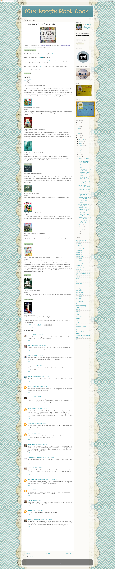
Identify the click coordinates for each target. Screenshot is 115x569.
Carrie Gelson (31, 500)
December (81, 139)
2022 (79, 125)
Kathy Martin (31, 345)
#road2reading (79, 243)
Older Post (68, 554)
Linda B (29, 355)
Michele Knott (87, 24)
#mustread (78, 269)
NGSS (77, 304)
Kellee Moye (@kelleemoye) (34, 519)
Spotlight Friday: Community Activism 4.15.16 (84, 186)
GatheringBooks (31, 423)
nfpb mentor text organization (83, 335)
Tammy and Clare (32, 386)
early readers (79, 298)
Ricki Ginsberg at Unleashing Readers (36, 480)
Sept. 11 (77, 321)
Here (53, 54)
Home (48, 554)
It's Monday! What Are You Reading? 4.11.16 (85, 198)
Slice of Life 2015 (80, 267)
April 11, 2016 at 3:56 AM (37, 335)
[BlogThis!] (46, 325)
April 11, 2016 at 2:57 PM (41, 386)
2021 (79, 127)
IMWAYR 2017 (79, 254)
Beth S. (29, 468)
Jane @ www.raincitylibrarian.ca (35, 457)
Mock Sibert (79, 276)
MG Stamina (79, 296)
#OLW (77, 313)
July (80, 150)
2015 (79, 232)
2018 (79, 133)
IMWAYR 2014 (79, 251)
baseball (78, 309)
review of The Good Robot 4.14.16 (84, 190)
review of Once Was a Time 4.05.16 (84, 215)
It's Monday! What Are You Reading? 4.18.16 (85, 182)
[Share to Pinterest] (51, 325)
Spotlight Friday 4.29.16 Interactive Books (84, 162)
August (81, 148)
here (42, 349)
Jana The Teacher (32, 409)
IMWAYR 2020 (79, 258)
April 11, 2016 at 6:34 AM (40, 345)
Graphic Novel (79, 283)
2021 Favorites (79, 315)
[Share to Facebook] (49, 325)
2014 (79, 234)
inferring (78, 334)
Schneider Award (80, 307)
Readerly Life (79, 319)
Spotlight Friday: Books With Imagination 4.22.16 (84, 174)
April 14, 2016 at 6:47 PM (46, 519)
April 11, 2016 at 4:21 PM (41, 409)
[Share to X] (48, 325)
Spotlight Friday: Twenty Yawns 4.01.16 (84, 221)
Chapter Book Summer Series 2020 (83, 273)
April (80, 156)
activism (78, 324)
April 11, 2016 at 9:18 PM (37, 490)
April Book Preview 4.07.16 (85, 208)
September (81, 146)
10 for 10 (78, 271)
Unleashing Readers (65, 45)
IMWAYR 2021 (79, 266)
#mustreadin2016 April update (84, 201)
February (81, 227)
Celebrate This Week (81, 249)
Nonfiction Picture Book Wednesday (81, 240)
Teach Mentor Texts (45, 45)
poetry (77, 278)
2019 (79, 131)
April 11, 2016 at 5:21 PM (41, 444)
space (77, 339)
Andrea (29, 397)
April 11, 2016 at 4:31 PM (35, 434)
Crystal (29, 490)
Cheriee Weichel (31, 444)
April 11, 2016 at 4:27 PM (41, 423)
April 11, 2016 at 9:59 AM (43, 376)
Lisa (29, 434)
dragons (78, 311)
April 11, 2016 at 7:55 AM (37, 355)
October (81, 144)
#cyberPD (78, 300)
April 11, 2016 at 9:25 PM (39, 500)
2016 (79, 137)
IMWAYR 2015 (79, 253)
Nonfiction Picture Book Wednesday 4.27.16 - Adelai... (84, 166)
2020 (79, 129)
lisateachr (30, 511)
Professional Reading (81, 306)
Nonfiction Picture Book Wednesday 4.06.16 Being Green (84, 211)
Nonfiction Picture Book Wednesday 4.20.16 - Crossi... (84, 179)
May (80, 154)
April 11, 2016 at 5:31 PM (48, 457)
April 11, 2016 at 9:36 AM (39, 366)
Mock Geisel (78, 287)
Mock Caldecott (79, 285)
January (81, 229)
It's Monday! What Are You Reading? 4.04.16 (85, 218)
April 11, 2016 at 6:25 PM (51, 480)
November (81, 141)
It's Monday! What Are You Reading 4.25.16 (85, 170)
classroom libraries (80, 332)
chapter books (79, 330)
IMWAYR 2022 (79, 302)
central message (80, 328)
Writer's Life (79, 322)
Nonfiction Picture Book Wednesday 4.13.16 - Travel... (84, 194)
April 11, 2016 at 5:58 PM (36, 468)
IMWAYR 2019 (79, 260)
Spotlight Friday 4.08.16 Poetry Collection (84, 205)
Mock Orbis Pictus (80, 317)
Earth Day (78, 289)
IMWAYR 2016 (30, 327)
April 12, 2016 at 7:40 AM (38, 511)
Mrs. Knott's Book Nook (56, 11)
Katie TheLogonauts (32, 376)
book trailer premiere (81, 326)
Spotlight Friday (79, 245)
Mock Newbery (79, 292)
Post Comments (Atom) (35, 557)
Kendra (29, 335)
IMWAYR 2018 (79, 262)
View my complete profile (86, 27)
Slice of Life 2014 (80, 264)
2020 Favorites (79, 294)
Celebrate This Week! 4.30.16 (84, 158)
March (80, 225)
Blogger (60, 563)
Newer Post (27, 554)
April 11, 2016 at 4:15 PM (37, 397)
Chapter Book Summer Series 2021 (83, 280)
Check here (52, 61)
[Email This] (45, 325)
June (80, 152)
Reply (29, 340)
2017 (79, 135)
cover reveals (79, 291)
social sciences (79, 337)
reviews (78, 247)
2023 (79, 122)
